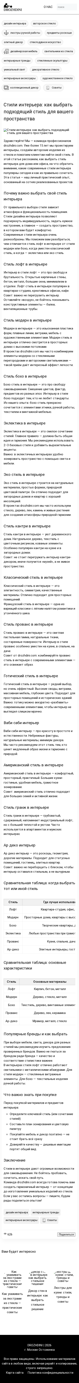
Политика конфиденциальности (50, 1372)
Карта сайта (14, 1372)
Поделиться (66, 1234)
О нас (48, 7)
